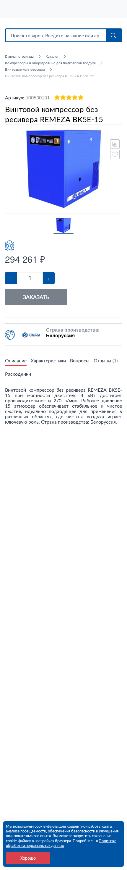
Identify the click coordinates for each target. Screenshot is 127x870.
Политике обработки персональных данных (61, 843)
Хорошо (28, 858)
